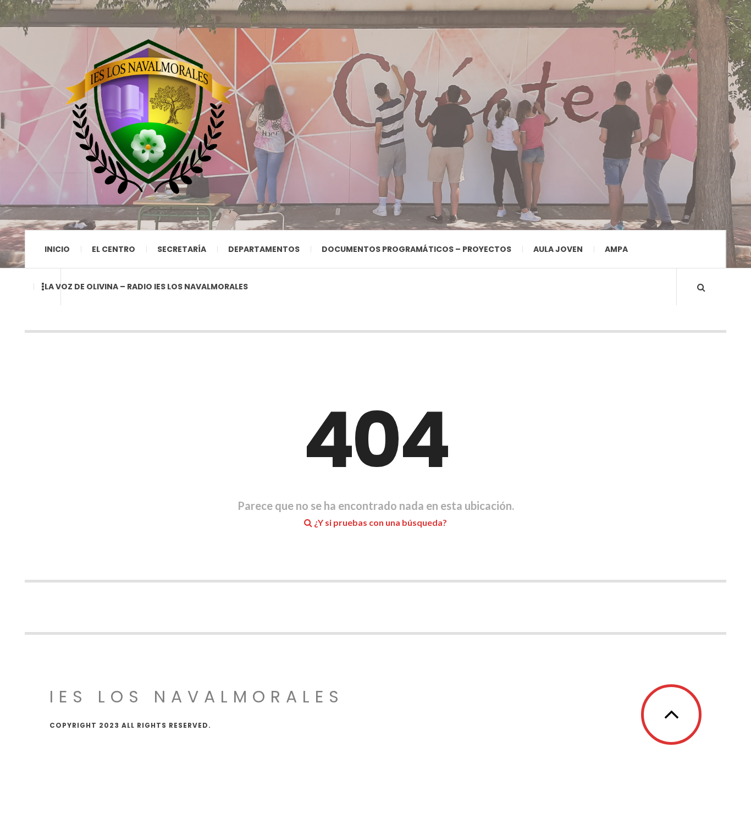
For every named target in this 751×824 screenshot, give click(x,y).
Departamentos (264, 249)
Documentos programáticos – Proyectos (416, 249)
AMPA (616, 249)
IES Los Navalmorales (196, 696)
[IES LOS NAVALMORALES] (148, 115)
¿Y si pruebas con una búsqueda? (379, 522)
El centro (113, 249)
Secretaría (181, 249)
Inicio (57, 249)
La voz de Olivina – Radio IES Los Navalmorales (146, 286)
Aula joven (558, 249)
